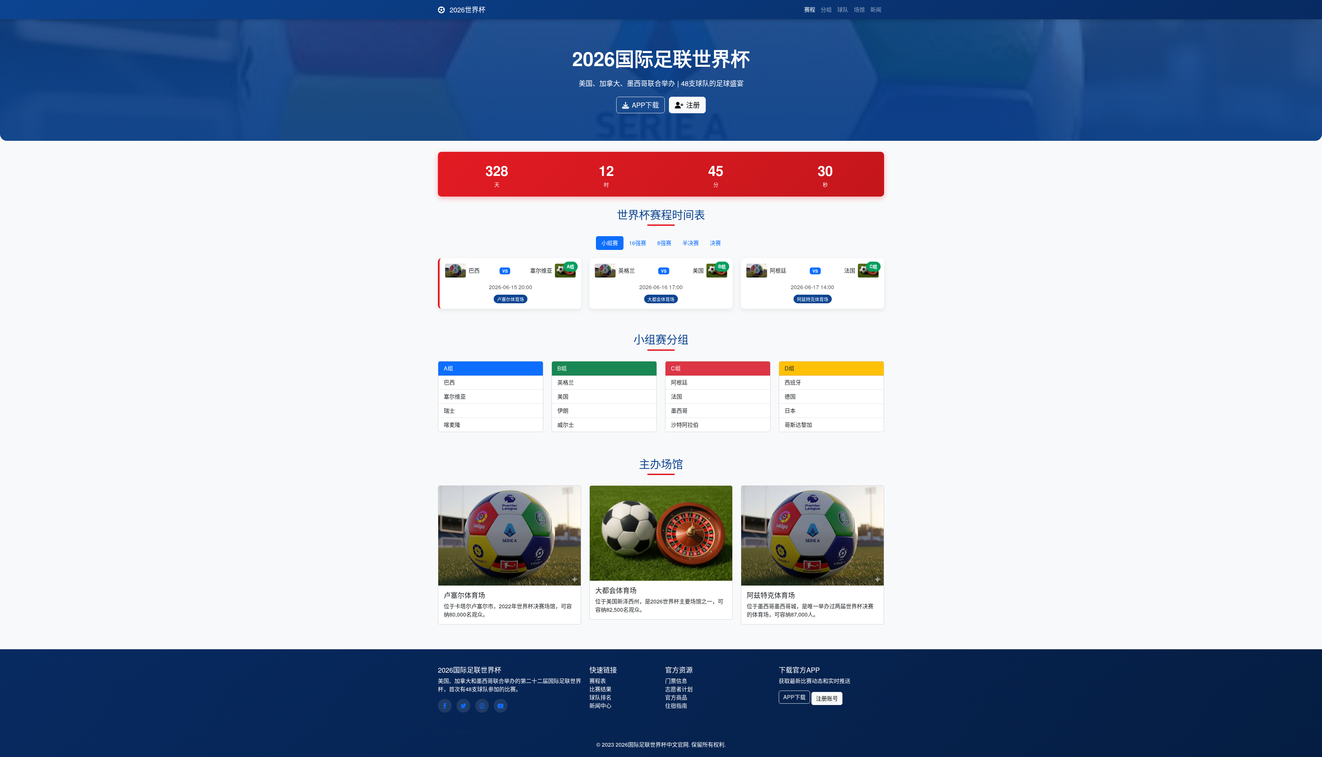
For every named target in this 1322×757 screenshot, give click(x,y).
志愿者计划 (679, 689)
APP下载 (645, 105)
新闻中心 (600, 705)
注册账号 (827, 698)
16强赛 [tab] (637, 243)
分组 (826, 9)
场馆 (859, 9)
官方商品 (676, 697)
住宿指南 (676, 705)
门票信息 (676, 681)
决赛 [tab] (715, 243)
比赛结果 (600, 689)
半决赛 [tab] (690, 243)
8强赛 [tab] (664, 243)
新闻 (875, 9)
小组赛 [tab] (609, 243)
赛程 (809, 9)
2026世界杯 (466, 9)
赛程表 (597, 681)
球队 (842, 9)
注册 (693, 105)
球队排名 (600, 697)
